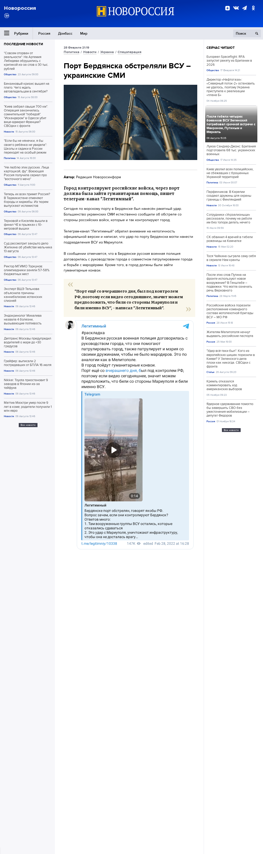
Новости (9, 131)
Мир (83, 33)
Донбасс (65, 33)
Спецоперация (129, 52)
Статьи (210, 372)
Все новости (28, 425)
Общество (10, 74)
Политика (9, 158)
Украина (107, 52)
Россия (44, 33)
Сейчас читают (220, 48)
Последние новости (23, 44)
